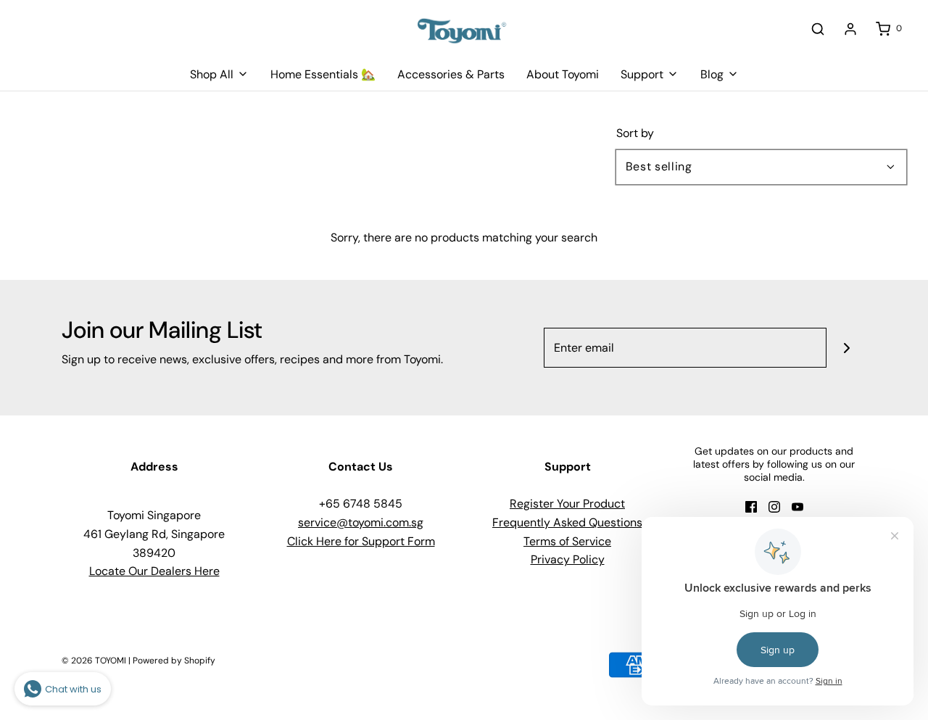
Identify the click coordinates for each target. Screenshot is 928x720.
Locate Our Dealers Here (154, 571)
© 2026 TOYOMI (94, 660)
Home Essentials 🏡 (323, 74)
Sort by (635, 133)
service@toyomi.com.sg (360, 522)
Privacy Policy (568, 559)
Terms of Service (567, 541)
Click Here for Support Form (361, 541)
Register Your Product (567, 503)
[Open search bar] (818, 29)
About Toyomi (562, 74)
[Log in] (850, 29)
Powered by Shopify (174, 660)
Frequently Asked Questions (567, 522)
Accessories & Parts (451, 74)
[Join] (846, 348)
